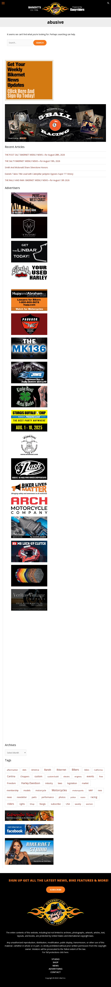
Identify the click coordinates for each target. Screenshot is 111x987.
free (101, 776)
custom (38, 776)
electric (66, 776)
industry (49, 783)
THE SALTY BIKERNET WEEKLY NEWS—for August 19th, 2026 (32, 161)
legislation (72, 783)
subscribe (56, 803)
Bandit (47, 769)
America (35, 769)
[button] (108, 3)
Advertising (55, 968)
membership (12, 790)
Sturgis (42, 804)
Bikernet (61, 769)
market (85, 783)
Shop (32, 804)
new (100, 790)
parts (34, 797)
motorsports (78, 790)
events (90, 776)
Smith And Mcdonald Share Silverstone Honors (26, 167)
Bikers (75, 769)
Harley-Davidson (30, 783)
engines (78, 776)
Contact (55, 972)
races (83, 797)
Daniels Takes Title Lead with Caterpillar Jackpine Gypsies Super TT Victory (39, 174)
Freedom (11, 783)
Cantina (11, 776)
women (89, 804)
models (27, 790)
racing (94, 797)
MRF (91, 790)
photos (62, 797)
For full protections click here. (55, 952)
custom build (53, 776)
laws (60, 783)
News (56, 965)
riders (10, 803)
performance (48, 797)
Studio (56, 959)
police (73, 797)
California (98, 770)
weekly (78, 804)
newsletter (22, 797)
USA (68, 804)
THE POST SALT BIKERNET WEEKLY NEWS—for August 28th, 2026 (35, 154)
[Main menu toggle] (3, 3)
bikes (86, 770)
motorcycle (41, 790)
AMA (24, 770)
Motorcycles (59, 790)
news (9, 797)
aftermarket (12, 770)
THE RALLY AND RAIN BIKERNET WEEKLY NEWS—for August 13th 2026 (37, 180)
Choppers (24, 776)
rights (22, 804)
